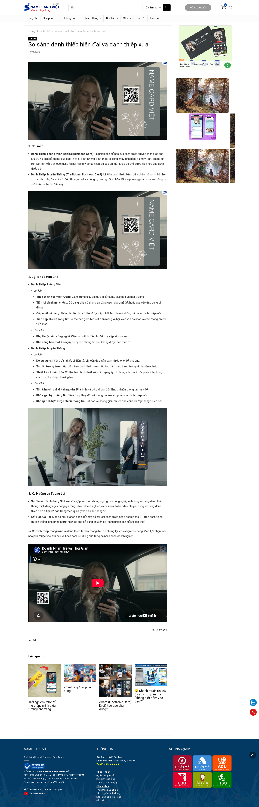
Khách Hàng (91, 18)
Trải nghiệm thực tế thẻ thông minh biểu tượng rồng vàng (42, 705)
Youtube (46, 757)
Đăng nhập (119, 760)
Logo (38, 757)
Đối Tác (110, 18)
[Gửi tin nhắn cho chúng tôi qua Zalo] (253, 700)
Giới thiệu (29, 757)
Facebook (58, 757)
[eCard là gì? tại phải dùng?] (80, 666)
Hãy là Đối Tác (109, 757)
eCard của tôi (198, 7)
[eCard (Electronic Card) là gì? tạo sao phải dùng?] (115, 666)
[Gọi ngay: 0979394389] (253, 712)
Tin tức (140, 18)
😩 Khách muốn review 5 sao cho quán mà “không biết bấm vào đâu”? (150, 696)
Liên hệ (154, 18)
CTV (125, 18)
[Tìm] (167, 7)
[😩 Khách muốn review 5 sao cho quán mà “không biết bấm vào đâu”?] (151, 666)
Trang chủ (32, 18)
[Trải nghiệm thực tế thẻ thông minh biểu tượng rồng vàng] (44, 666)
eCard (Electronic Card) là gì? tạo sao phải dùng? (115, 705)
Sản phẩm (49, 18)
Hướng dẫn (69, 18)
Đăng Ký (131, 760)
